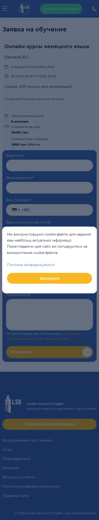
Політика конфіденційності (31, 265)
